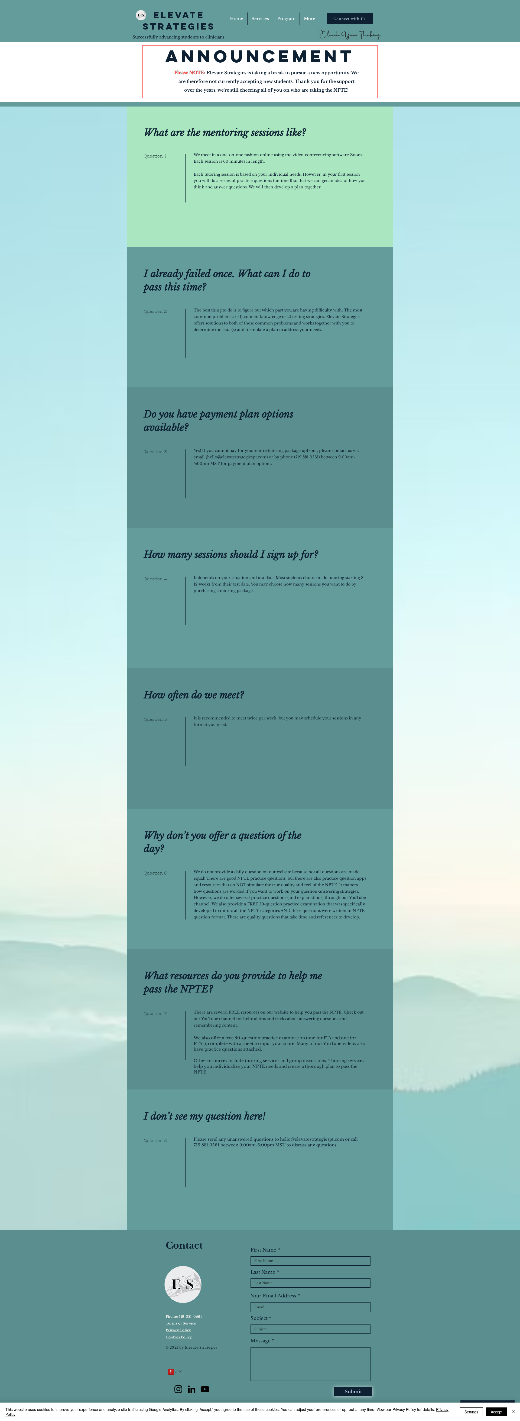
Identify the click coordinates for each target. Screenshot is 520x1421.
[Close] (513, 1412)
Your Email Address (273, 1296)
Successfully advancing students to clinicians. (179, 37)
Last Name (263, 1272)
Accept (496, 1411)
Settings (471, 1411)
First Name (263, 1250)
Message (261, 1341)
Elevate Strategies (179, 20)
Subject (259, 1318)
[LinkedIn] (191, 1389)
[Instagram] (178, 1389)
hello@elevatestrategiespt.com (236, 457)
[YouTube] (205, 1389)
